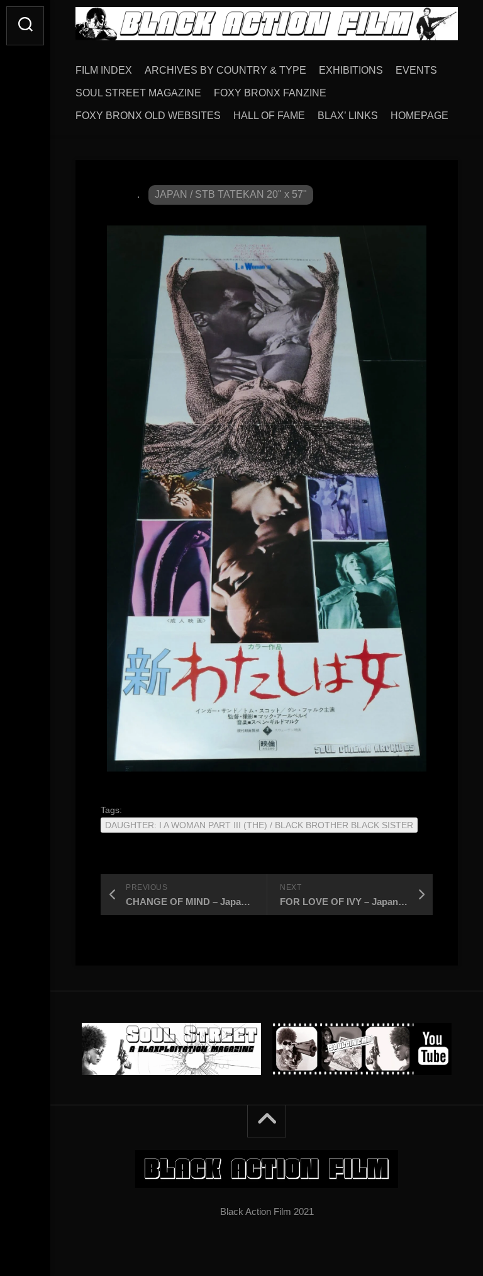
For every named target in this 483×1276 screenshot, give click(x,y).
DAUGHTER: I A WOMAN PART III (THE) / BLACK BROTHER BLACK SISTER (259, 825)
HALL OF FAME (269, 115)
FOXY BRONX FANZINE (270, 93)
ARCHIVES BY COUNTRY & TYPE (225, 70)
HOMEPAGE (419, 115)
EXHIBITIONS (351, 70)
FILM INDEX (103, 70)
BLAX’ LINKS (348, 115)
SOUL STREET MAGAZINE (138, 93)
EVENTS (416, 70)
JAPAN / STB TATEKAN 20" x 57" (231, 194)
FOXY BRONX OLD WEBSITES (148, 115)
